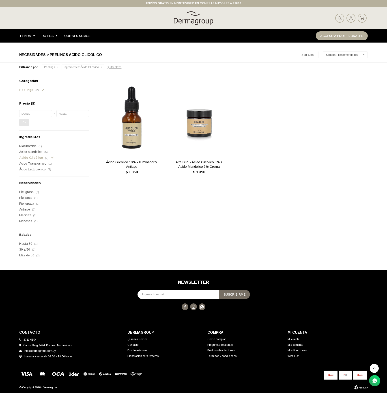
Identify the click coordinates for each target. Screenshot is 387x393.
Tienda (25, 36)
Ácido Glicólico (81, 67)
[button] (339, 18)
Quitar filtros (114, 67)
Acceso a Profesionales (341, 36)
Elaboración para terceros (143, 356)
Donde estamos (137, 350)
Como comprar (216, 339)
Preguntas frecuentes (220, 344)
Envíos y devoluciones (221, 350)
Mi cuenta (293, 339)
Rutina (48, 36)
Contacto (132, 344)
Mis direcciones (297, 350)
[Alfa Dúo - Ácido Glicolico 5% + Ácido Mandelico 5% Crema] (199, 118)
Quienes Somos (77, 36)
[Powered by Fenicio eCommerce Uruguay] (361, 387)
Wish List (293, 356)
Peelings (49, 67)
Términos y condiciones (221, 356)
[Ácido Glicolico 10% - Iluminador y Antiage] (131, 118)
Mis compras (295, 344)
